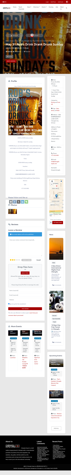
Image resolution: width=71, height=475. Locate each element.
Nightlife (54, 360)
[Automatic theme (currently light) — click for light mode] (67, 2)
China (16, 41)
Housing (51, 7)
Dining (36, 35)
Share (10, 56)
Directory (36, 7)
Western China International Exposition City (56, 415)
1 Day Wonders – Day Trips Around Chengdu (43, 452)
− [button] (51, 184)
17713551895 (55, 155)
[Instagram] (5, 2)
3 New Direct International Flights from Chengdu (56, 269)
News (28, 7)
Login (47, 2)
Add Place (53, 2)
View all (56, 428)
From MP (15, 35)
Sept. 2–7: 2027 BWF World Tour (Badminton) (38, 330)
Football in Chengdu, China (42, 449)
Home (14, 7)
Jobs (57, 7)
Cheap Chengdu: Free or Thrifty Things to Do (59, 452)
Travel (54, 322)
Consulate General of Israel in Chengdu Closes (59, 454)
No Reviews (18, 51)
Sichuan (21, 41)
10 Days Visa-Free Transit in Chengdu (56, 327)
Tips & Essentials (21, 8)
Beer (57, 108)
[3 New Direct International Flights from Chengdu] (56, 248)
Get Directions (58, 222)
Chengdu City (28, 41)
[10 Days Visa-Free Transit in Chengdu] (56, 301)
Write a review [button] (11, 61)
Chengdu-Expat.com (32, 466)
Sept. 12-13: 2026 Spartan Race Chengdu (43, 459)
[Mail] (3, 2)
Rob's (58, 110)
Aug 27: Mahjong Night (55, 363)
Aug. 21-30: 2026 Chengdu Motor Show (55, 394)
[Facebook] (4, 2)
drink (52, 110)
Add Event (60, 2)
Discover (54, 315)
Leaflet (51, 214)
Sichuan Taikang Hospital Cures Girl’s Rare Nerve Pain (59, 457)
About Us (62, 8)
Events (44, 7)
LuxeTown (13, 357)
